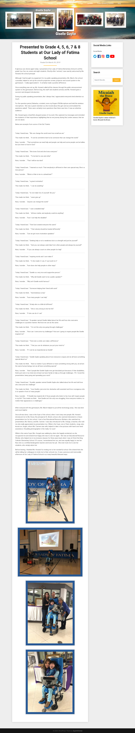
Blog (119, 3)
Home (51, 3)
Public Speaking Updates (105, 3)
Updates (90, 3)
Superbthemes (77, 731)
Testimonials (69, 3)
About (59, 3)
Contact (80, 3)
